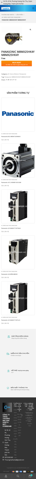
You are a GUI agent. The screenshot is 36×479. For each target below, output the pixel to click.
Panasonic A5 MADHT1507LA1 (10, 320)
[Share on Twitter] (8, 80)
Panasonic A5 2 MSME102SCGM (11, 182)
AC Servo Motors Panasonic (17, 74)
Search (18, 476)
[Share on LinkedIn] (10, 80)
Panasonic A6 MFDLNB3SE (9, 274)
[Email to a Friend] (16, 80)
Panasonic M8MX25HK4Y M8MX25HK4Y (17, 77)
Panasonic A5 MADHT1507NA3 (11, 228)
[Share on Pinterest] (14, 80)
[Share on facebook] (6, 80)
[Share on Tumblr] (12, 80)
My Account (6, 476)
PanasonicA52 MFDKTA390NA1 (11, 136)
